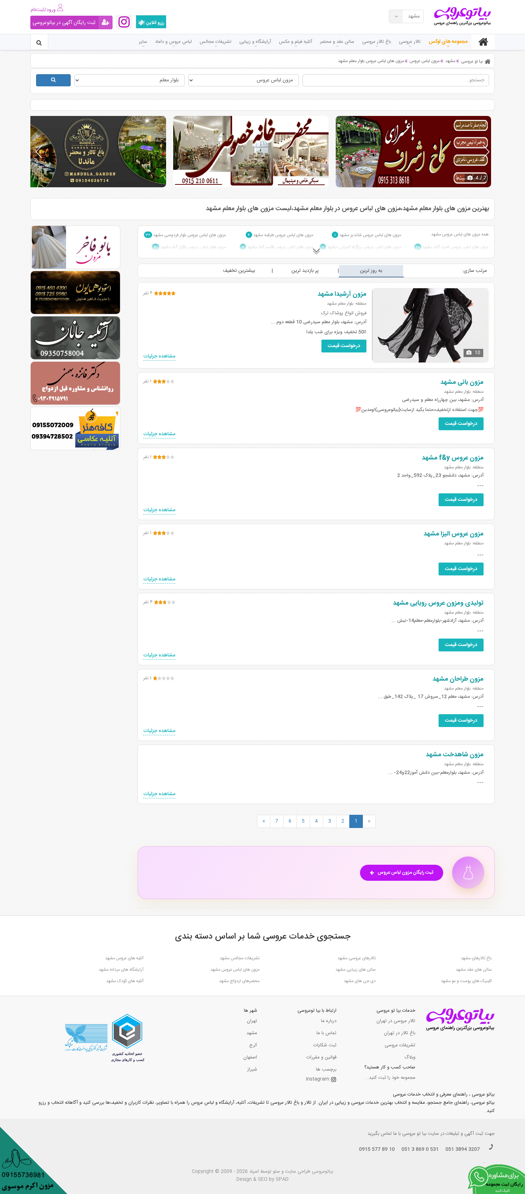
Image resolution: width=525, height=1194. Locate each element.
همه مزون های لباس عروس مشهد (460, 234)
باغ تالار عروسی (376, 42)
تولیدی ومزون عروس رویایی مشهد (438, 603)
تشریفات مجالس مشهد (240, 958)
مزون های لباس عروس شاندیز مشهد (367, 235)
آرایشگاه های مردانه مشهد (121, 969)
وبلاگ (409, 1057)
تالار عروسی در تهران (395, 1021)
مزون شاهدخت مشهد (455, 755)
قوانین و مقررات (321, 1057)
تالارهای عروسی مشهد (357, 958)
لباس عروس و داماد (173, 42)
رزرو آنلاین (154, 22)
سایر (143, 42)
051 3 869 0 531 (420, 1149)
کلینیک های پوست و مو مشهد (466, 981)
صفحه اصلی (483, 41)
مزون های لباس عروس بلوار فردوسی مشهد (186, 235)
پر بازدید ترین (305, 270)
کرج (253, 1045)
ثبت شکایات (324, 1045)
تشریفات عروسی (400, 1045)
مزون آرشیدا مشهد (342, 294)
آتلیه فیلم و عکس (295, 42)
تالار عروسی (410, 42)
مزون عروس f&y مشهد (453, 458)
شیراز (252, 1069)
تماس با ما (326, 1033)
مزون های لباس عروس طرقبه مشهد (280, 235)
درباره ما (328, 1021)
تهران (252, 1021)
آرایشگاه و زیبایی (255, 42)
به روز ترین (371, 270)
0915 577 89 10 (377, 1149)
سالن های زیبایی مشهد (355, 969)
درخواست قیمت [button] (344, 346)
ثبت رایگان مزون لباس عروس (405, 873)
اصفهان (250, 1057)
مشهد (251, 1033)
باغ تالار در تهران (399, 1033)
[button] (486, 151)
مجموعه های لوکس (448, 41)
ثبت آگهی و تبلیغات (464, 1134)
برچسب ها (326, 1069)
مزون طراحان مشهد (458, 679)
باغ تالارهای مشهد (476, 958)
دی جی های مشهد (360, 981)
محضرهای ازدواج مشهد (239, 981)
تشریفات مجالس (215, 42)
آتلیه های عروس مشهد (124, 958)
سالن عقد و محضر (337, 42)
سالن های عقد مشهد (474, 969)
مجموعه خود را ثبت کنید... (390, 1078)
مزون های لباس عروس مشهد (235, 969)
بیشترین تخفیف (239, 270)
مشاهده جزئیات (159, 356)
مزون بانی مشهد (462, 382)
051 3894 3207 (462, 1149)
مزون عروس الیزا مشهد (454, 534)
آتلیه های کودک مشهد (125, 981)
